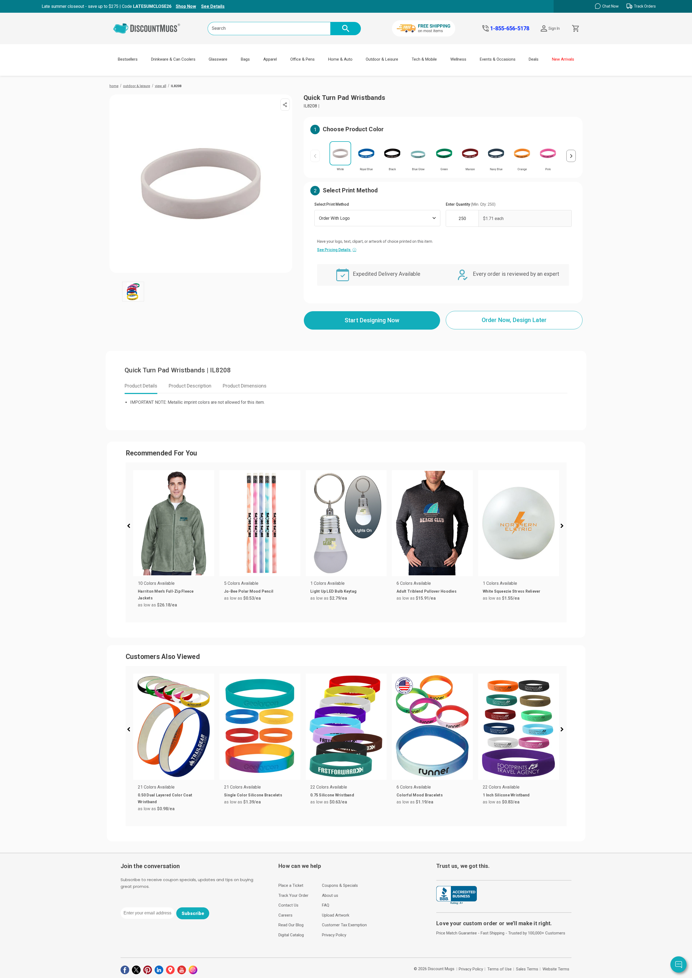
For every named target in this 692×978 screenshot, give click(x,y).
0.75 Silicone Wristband (332, 795)
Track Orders (645, 6)
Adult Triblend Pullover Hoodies (427, 591)
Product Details (141, 386)
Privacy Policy (334, 935)
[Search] (345, 28)
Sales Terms (527, 969)
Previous (315, 156)
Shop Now (186, 6)
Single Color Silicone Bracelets (253, 795)
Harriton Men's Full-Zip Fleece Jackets (166, 594)
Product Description (190, 386)
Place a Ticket (290, 885)
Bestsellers (128, 59)
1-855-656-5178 (509, 28)
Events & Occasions (497, 59)
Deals (533, 59)
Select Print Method (331, 204)
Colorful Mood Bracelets (420, 795)
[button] (131, 526)
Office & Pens (302, 59)
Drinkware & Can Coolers (173, 59)
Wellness (458, 59)
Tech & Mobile (424, 59)
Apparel (270, 59)
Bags (245, 59)
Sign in (554, 28)
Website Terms (556, 969)
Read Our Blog (291, 925)
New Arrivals (563, 59)
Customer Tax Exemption (344, 925)
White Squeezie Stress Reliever (512, 591)
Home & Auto (340, 59)
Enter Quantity (470, 204)
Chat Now (610, 6)
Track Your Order (293, 895)
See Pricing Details (336, 250)
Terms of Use (499, 969)
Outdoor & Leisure (382, 59)
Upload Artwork (335, 915)
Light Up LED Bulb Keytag (333, 591)
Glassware (218, 59)
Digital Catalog (291, 935)
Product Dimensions (245, 386)
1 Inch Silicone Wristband (506, 795)
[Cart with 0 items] (575, 28)
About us (330, 895)
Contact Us (288, 905)
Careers (285, 915)
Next (571, 156)
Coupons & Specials (340, 885)
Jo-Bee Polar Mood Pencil (248, 591)
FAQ (325, 905)
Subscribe (193, 913)
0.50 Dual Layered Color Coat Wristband (165, 798)
